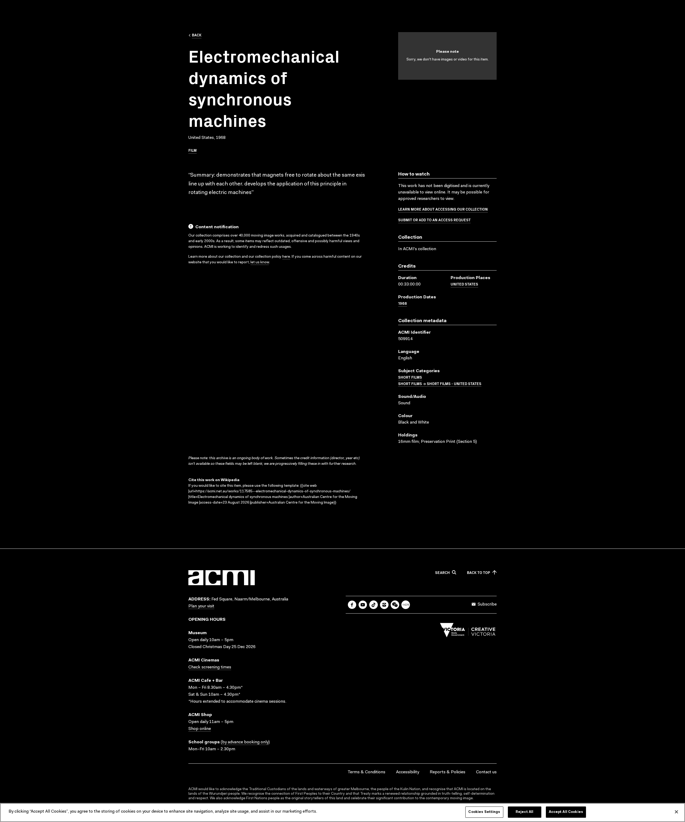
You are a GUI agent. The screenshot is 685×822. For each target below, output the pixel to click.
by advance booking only (245, 742)
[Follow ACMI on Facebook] (352, 604)
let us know (259, 262)
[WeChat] (395, 604)
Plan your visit (201, 606)
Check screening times (209, 667)
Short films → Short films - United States (439, 383)
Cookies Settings (484, 812)
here (286, 257)
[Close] (676, 812)
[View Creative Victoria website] (468, 631)
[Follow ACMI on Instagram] (384, 604)
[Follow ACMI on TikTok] (373, 604)
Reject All (524, 812)
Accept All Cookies (566, 812)
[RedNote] (405, 604)
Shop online (199, 729)
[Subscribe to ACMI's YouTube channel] (363, 604)
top (478, 572)
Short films (410, 377)
